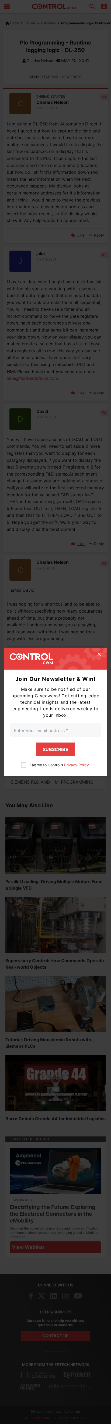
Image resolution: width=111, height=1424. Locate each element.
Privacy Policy (76, 765)
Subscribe (55, 749)
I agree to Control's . (60, 765)
